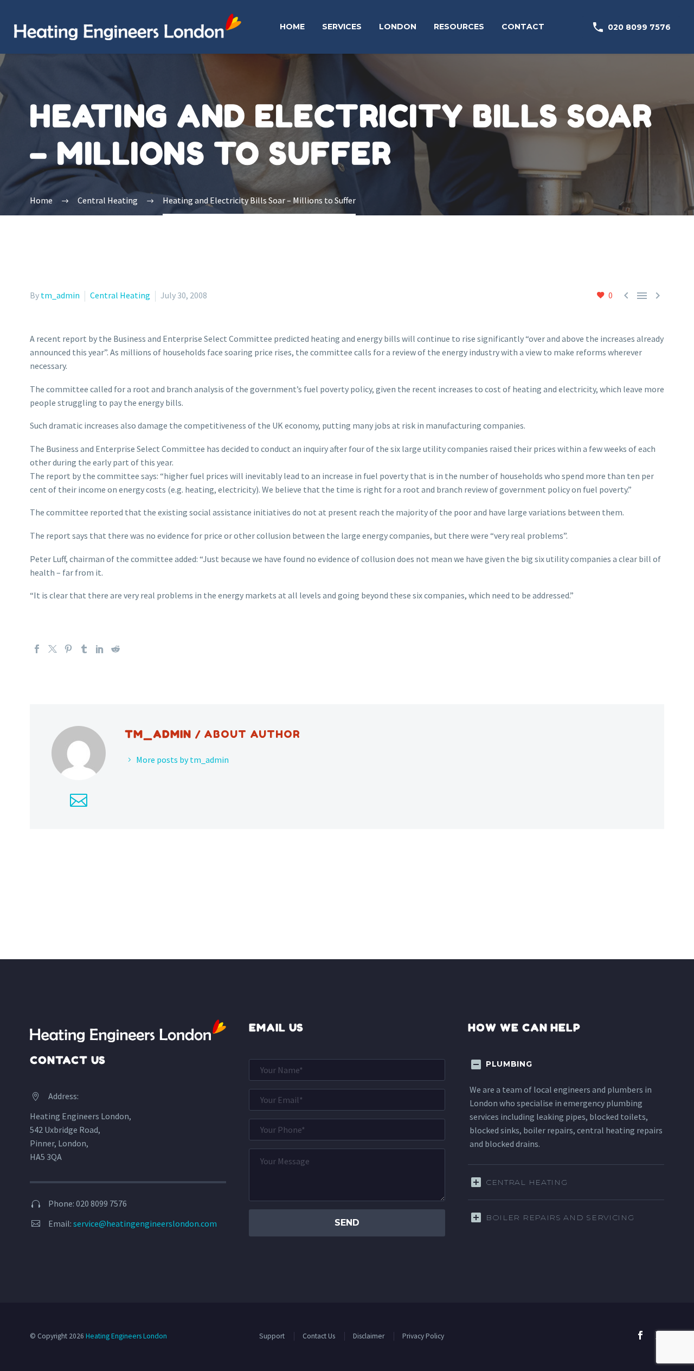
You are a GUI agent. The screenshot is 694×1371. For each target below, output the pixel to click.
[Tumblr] (84, 649)
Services (342, 26)
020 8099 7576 (631, 27)
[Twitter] (52, 649)
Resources (459, 26)
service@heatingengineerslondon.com (145, 1223)
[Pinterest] (68, 649)
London (397, 26)
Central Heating (120, 295)
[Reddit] (115, 649)
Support (272, 1336)
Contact (523, 26)
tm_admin (60, 295)
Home (292, 26)
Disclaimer (368, 1336)
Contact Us (319, 1336)
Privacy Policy (423, 1336)
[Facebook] (37, 649)
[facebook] (640, 1335)
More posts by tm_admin (182, 759)
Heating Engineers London (126, 1336)
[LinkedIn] (99, 649)
